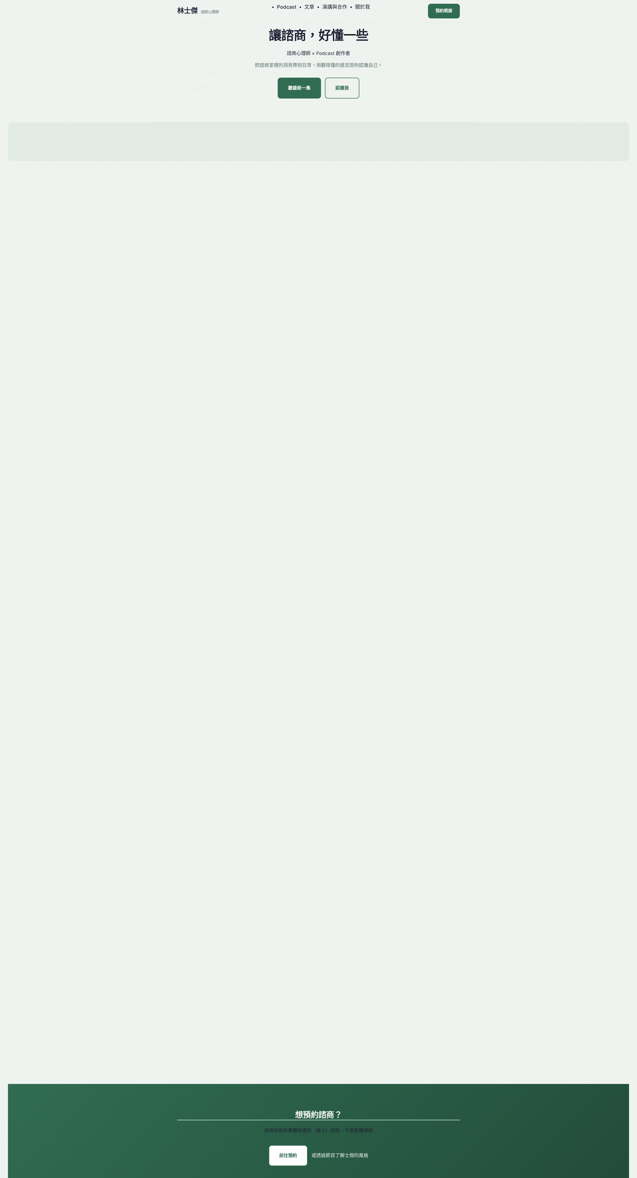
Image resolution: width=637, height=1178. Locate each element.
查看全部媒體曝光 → (318, 930)
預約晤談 (443, 10)
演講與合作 (334, 7)
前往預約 (288, 1155)
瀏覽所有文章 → (319, 790)
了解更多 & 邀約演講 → (318, 1073)
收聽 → (336, 276)
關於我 (362, 7)
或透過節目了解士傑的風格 (340, 1155)
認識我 (342, 88)
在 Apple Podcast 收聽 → (217, 349)
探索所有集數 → (319, 430)
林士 (198, 11)
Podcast (286, 7)
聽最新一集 (299, 88)
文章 (309, 7)
